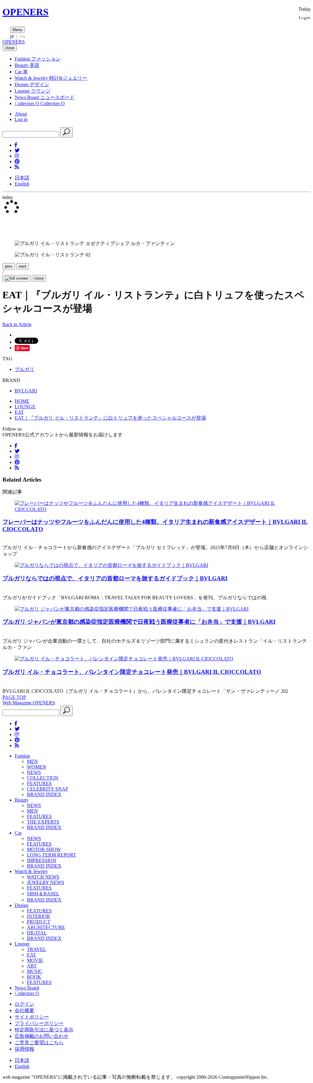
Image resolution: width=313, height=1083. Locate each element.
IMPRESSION (41, 860)
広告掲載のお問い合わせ (41, 1036)
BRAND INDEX (44, 794)
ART (32, 965)
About (21, 113)
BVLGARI (26, 390)
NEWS (34, 772)
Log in (21, 119)
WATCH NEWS (43, 876)
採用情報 (24, 1049)
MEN (32, 761)
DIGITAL (37, 932)
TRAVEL (36, 949)
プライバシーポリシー (39, 1023)
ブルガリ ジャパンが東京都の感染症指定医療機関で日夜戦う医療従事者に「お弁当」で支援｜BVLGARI (138, 622)
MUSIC (34, 971)
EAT (31, 954)
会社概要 (24, 1010)
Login (305, 17)
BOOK (34, 976)
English (22, 183)
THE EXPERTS (43, 821)
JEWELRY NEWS (45, 882)
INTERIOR (38, 916)
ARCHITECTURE (46, 927)
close (39, 278)
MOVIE (35, 960)
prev (9, 266)
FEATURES (39, 783)
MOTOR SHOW (44, 849)
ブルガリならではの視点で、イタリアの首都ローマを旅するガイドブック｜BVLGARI (114, 578)
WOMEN (36, 766)
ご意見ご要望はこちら (39, 1042)
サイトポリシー (32, 1016)
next (22, 266)
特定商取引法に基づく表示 (44, 1029)
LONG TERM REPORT (51, 854)
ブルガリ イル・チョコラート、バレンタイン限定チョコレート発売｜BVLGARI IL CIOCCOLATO (131, 672)
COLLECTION (42, 777)
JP (12, 36)
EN (22, 36)
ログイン (24, 1004)
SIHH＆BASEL (43, 893)
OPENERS (25, 11)
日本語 (22, 177)
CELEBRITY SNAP (47, 788)
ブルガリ (24, 369)
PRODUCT (38, 921)
